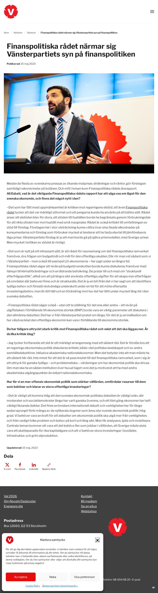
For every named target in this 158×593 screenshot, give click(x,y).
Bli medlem (89, 501)
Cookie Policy (33, 585)
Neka (52, 577)
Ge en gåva (89, 506)
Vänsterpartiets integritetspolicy (60, 585)
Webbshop (89, 511)
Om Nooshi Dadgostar (20, 501)
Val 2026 (10, 496)
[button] (97, 540)
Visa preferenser (84, 577)
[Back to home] (11, 11)
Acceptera (20, 577)
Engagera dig (13, 506)
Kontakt (86, 496)
